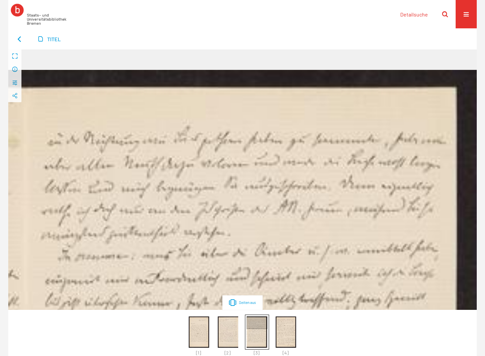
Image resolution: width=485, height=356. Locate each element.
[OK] (445, 14)
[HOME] (38, 14)
